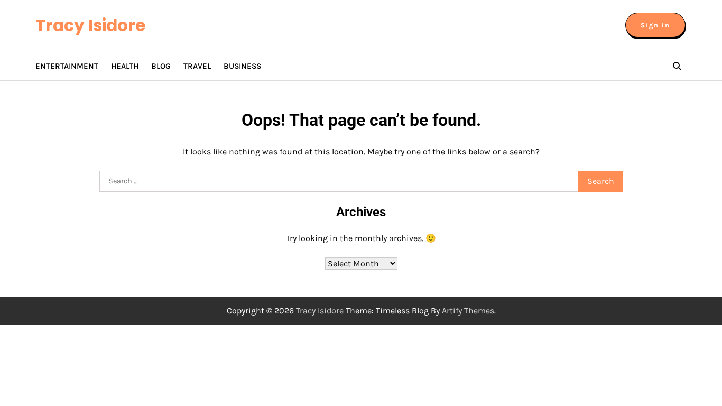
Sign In (655, 25)
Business (242, 66)
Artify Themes (468, 311)
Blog (161, 66)
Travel (197, 66)
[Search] (677, 66)
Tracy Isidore (90, 25)
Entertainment (66, 66)
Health (124, 66)
